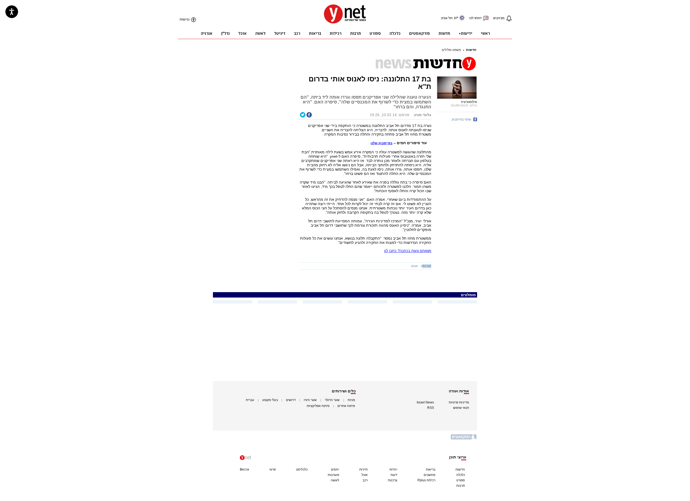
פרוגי (272, 469)
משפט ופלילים (451, 50)
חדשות (471, 50)
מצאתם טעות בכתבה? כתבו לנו (407, 251)
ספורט (460, 480)
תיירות (363, 469)
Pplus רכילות (426, 480)
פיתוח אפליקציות (318, 406)
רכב (365, 480)
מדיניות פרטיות (459, 402)
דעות (394, 475)
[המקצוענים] (464, 439)
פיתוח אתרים (346, 406)
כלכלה (460, 475)
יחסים (335, 469)
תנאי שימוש (461, 408)
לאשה (335, 480)
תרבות (460, 486)
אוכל (364, 475)
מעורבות (333, 475)
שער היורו (310, 400)
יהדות (393, 469)
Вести (244, 469)
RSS (430, 408)
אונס (414, 266)
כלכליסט (302, 469)
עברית (250, 400)
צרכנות (392, 480)
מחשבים (429, 475)
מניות (351, 400)
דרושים (291, 400)
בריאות (430, 469)
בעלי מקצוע (270, 400)
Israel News (425, 402)
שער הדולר (332, 400)
